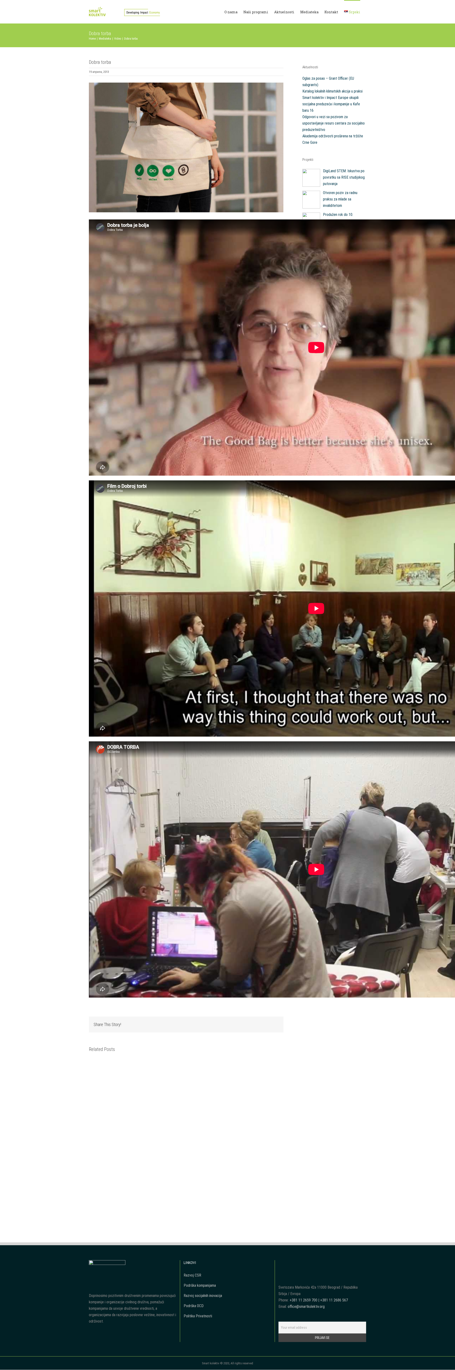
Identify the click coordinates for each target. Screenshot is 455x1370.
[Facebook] (312, 1263)
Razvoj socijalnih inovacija (203, 1295)
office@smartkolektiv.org (306, 1306)
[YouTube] (319, 1263)
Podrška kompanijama (200, 1285)
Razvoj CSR (192, 1275)
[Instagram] (325, 1263)
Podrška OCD (194, 1306)
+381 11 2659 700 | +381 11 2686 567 (319, 1300)
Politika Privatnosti (198, 1316)
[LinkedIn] (331, 1263)
